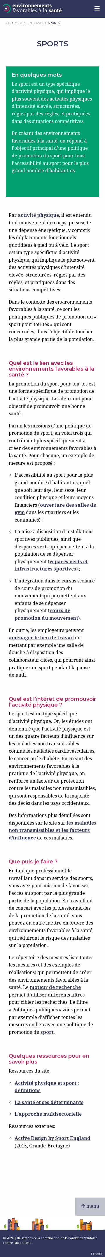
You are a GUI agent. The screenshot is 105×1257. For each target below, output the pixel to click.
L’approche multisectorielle (48, 1114)
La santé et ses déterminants (49, 1102)
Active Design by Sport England (52, 1138)
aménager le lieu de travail (41, 637)
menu (92, 1206)
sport (47, 1032)
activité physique (38, 215)
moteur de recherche (55, 987)
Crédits (96, 1254)
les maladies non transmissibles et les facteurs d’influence (52, 830)
